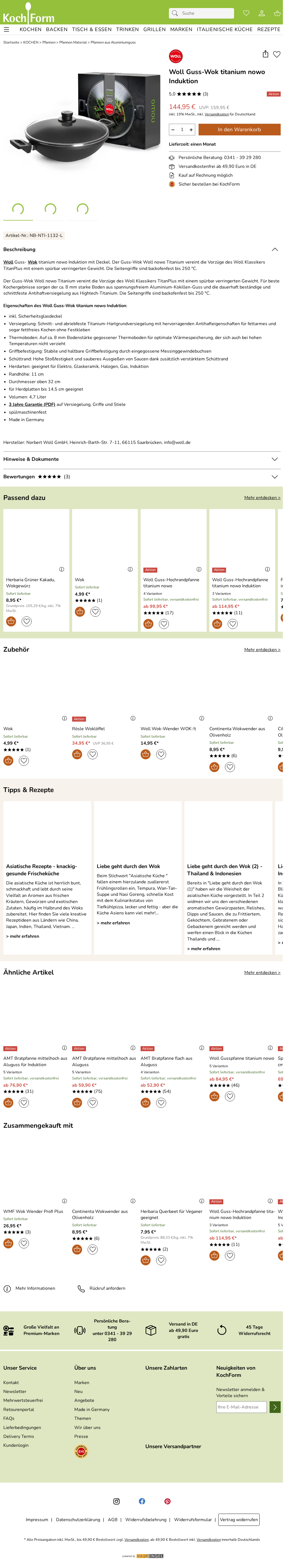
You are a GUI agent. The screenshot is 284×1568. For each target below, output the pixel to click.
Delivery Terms (18, 1436)
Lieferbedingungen (22, 1428)
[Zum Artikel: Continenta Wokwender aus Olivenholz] (242, 691)
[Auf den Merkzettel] (277, 54)
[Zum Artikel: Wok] (105, 542)
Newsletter (14, 1392)
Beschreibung (19, 249)
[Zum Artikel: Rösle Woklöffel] (105, 691)
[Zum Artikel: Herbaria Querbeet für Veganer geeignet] (174, 1174)
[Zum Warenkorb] (277, 13)
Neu (78, 1392)
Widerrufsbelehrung (145, 1520)
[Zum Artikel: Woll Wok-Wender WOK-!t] (174, 691)
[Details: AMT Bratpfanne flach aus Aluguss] (148, 1048)
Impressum (37, 1520)
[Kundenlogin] (261, 13)
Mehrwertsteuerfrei (23, 1400)
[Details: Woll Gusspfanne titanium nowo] (217, 1048)
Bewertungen (36, 476)
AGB (113, 1520)
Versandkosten (217, 114)
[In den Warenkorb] (11, 621)
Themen (82, 1418)
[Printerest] (167, 1501)
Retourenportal (18, 1410)
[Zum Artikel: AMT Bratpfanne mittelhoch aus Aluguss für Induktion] (36, 1021)
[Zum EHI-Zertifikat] (173, 184)
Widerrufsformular (193, 1520)
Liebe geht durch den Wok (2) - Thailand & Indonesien (224, 870)
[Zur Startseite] (28, 13)
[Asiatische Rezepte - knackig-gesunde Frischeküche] (47, 831)
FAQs (8, 1418)
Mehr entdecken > (262, 498)
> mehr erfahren (22, 936)
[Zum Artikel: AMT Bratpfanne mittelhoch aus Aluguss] (105, 1021)
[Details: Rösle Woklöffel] (79, 719)
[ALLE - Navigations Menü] (6, 30)
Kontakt (11, 1383)
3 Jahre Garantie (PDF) (32, 404)
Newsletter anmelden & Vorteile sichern (240, 1393)
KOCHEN (31, 42)
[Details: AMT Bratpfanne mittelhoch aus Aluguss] (79, 1048)
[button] (265, 54)
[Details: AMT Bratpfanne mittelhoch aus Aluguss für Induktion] (11, 1048)
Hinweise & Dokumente (31, 459)
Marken (81, 1383)
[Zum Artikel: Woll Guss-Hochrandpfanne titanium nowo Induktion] (242, 542)
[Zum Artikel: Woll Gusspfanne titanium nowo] (242, 1021)
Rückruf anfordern (107, 1288)
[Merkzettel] (246, 13)
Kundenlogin (16, 1445)
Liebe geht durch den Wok (128, 866)
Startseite (11, 42)
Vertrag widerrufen (239, 1520)
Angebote (84, 1400)
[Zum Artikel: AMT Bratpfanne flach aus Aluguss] (174, 1021)
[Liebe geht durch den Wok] (138, 831)
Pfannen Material (73, 42)
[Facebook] (142, 1501)
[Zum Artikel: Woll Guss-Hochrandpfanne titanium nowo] (173, 542)
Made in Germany (92, 1410)
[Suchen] (176, 13)
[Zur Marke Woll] (176, 56)
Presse (81, 1436)
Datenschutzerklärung (78, 1520)
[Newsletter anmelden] (275, 1407)
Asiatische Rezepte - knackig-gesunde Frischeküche (41, 870)
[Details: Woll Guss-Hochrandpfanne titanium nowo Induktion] (219, 570)
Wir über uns (87, 1428)
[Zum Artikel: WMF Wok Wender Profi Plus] (36, 1174)
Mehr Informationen (35, 1288)
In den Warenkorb (239, 129)
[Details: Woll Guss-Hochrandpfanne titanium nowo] (151, 570)
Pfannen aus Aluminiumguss (113, 42)
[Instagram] (116, 1501)
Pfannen (48, 42)
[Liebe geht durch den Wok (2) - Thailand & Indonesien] (228, 831)
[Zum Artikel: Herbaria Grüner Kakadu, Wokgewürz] (36, 542)
